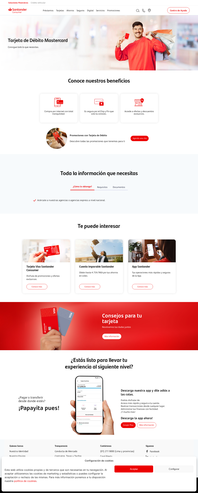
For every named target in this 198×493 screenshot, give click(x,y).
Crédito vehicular (38, 2)
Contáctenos (105, 445)
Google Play (128, 425)
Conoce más (37, 286)
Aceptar (134, 469)
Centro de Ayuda (178, 10)
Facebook (154, 451)
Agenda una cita (140, 138)
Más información (111, 336)
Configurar (174, 469)
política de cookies (25, 481)
